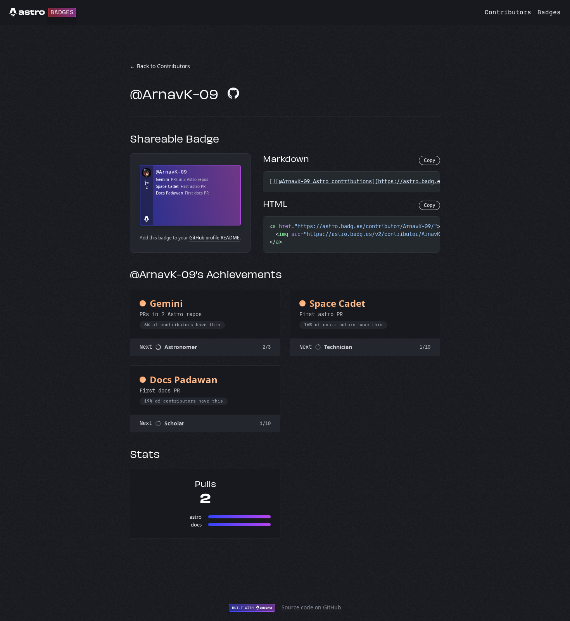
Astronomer (180, 347)
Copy (429, 160)
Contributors (508, 12)
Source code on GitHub (311, 607)
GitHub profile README (214, 237)
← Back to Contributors (160, 66)
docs (196, 524)
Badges (549, 12)
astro (196, 516)
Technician (338, 347)
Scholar (174, 423)
